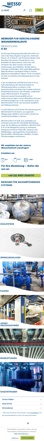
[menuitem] (5, 10)
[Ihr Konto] (24, 10)
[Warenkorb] (30, 10)
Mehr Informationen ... (22, 434)
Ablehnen (15, 438)
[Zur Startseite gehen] (11, 5)
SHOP (39, 10)
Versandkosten (34, 413)
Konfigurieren (28, 438)
